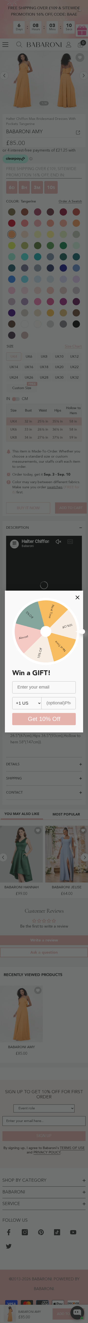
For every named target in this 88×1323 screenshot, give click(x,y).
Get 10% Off (44, 719)
